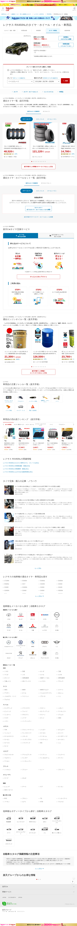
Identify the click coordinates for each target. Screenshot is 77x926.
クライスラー (26, 708)
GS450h (6, 590)
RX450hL (49, 14)
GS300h (24, 587)
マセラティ (7, 758)
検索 (66, 81)
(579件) (10, 449)
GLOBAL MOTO (10, 362)
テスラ (6, 718)
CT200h (6, 580)
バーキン (7, 801)
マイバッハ (25, 696)
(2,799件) (40, 449)
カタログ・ (9, 30)
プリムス (60, 714)
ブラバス (42, 696)
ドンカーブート (62, 798)
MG (41, 743)
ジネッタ (25, 736)
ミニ (59, 696)
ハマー (6, 721)
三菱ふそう (7, 681)
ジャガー (42, 729)
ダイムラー (61, 729)
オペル (24, 693)
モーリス (7, 743)
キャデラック (8, 708)
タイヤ (16, 91)
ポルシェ (60, 693)
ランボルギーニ (44, 758)
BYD (5, 798)
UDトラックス (26, 681)
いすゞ (24, 674)
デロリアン (25, 714)
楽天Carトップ (5, 14)
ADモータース (8, 790)
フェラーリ (61, 754)
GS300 (6, 587)
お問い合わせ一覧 (12, 911)
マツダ (6, 674)
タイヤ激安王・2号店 (11, 156)
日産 (23, 671)
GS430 (60, 587)
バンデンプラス (26, 739)
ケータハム (43, 736)
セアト (24, 801)
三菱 (59, 671)
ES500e (6, 584)
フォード (25, 711)
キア (41, 786)
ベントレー (7, 733)
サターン (42, 708)
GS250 (60, 584)
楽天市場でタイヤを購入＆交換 (57, 235)
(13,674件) (69, 449)
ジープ (24, 718)
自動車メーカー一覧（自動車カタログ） (21, 14)
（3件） (45, 359)
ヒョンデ (7, 786)
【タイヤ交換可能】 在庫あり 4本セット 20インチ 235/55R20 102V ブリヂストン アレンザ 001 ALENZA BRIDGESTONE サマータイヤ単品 (44, 147)
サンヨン (60, 786)
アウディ (7, 693)
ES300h (24, 580)
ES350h (60, 580)
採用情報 (20, 897)
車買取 (24, 30)
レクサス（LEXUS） (39, 14)
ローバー (60, 733)
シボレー (60, 708)
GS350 (42, 587)
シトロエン (7, 769)
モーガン (7, 739)
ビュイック (7, 711)
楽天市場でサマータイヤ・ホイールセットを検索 (38, 217)
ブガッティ (61, 769)
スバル (42, 674)
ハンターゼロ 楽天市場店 (41, 362)
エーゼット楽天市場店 (69, 362)
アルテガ (7, 699)
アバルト (7, 761)
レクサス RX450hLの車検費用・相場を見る (16, 469)
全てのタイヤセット (46, 183)
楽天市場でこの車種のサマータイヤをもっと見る (38, 166)
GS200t (42, 584)
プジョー (25, 769)
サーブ (6, 778)
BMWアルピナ (44, 689)
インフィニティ (26, 721)
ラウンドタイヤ (38, 156)
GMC (59, 718)
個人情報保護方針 (12, 897)
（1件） (16, 154)
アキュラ (60, 681)
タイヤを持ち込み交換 (22, 235)
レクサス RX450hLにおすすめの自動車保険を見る (18, 472)
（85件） (17, 359)
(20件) (53, 449)
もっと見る (38, 568)
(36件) (25, 449)
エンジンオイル (48, 91)
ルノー (42, 769)
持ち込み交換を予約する (38, 276)
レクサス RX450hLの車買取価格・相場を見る (16, 466)
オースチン (61, 739)
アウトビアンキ (26, 754)
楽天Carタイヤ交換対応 (33, 111)
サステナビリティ (21, 911)
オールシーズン (52, 119)
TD (41, 798)
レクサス (42, 681)
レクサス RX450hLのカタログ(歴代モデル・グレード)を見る (21, 463)
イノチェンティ (26, 761)
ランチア (25, 758)
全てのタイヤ (46, 111)
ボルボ (24, 778)
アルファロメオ (9, 754)
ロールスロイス (9, 736)
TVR (5, 729)
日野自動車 (61, 678)
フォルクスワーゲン (46, 693)
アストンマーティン (28, 729)
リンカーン (7, 714)
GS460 (24, 590)
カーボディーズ (62, 736)
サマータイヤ (27, 119)
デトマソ (60, 758)
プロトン (25, 798)
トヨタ (6, 671)
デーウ (24, 786)
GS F (23, 584)
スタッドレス (40, 119)
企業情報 (4, 897)
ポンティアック (44, 711)
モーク (6, 746)
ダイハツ (7, 678)
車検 (38, 30)
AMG (5, 689)
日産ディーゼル (44, 678)
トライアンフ (26, 743)
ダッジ (42, 718)
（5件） (73, 154)
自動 (67, 30)
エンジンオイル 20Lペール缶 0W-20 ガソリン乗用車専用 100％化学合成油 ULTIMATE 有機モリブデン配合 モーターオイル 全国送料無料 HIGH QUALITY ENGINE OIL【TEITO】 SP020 (16, 353)
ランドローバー (26, 733)
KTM (41, 801)
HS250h (60, 590)
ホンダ (42, 671)
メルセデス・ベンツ (10, 696)
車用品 (61, 91)
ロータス (42, 733)
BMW (23, 689)
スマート (60, 689)
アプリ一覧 (4, 911)
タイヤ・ (53, 30)
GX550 (42, 590)
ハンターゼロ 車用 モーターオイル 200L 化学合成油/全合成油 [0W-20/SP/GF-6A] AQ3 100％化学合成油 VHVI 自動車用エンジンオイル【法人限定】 (45, 353)
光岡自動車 (25, 678)
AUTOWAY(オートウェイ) (69, 156)
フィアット (43, 754)
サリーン (42, 714)
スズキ (60, 674)
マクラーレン (44, 739)
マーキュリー (62, 711)
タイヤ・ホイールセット (31, 91)
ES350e (42, 580)
